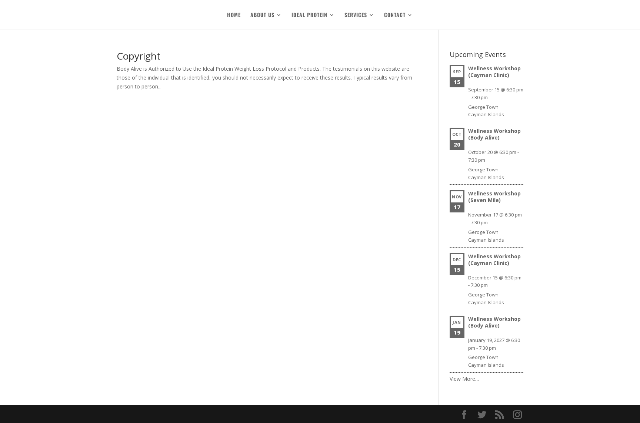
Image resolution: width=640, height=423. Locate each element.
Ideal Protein (309, 15)
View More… (464, 378)
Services (355, 15)
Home (234, 15)
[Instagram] (517, 415)
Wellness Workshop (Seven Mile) (494, 197)
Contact (395, 15)
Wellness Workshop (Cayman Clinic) (494, 71)
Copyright (138, 56)
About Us (262, 15)
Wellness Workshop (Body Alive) (494, 134)
